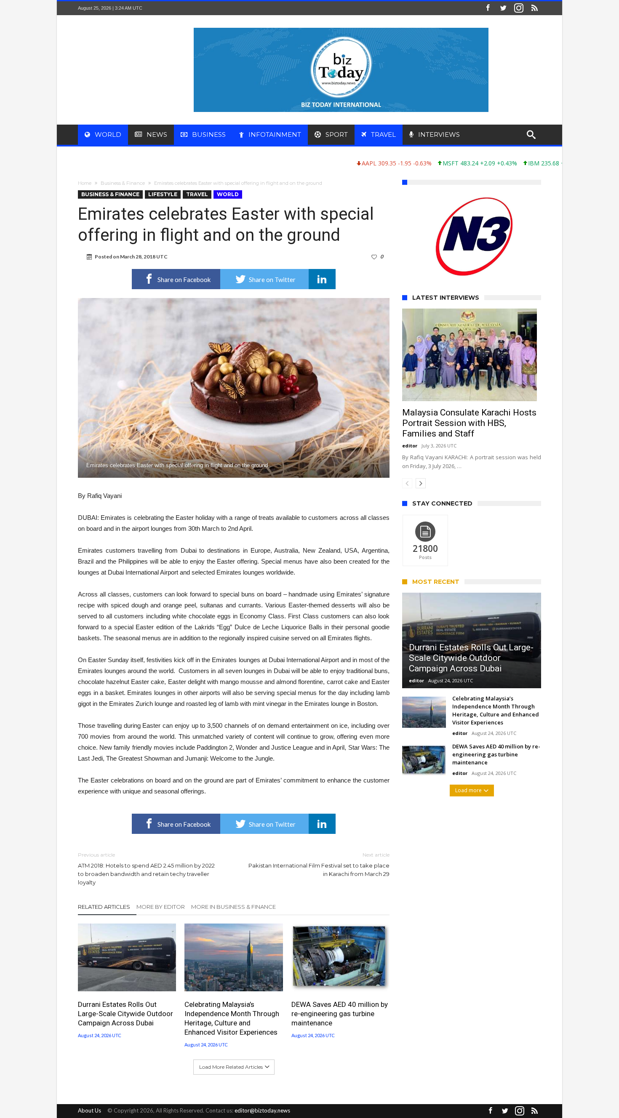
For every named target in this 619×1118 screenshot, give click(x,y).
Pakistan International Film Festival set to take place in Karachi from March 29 (319, 864)
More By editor (160, 906)
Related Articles (104, 906)
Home (84, 183)
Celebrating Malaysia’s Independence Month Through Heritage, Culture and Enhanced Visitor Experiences (231, 1018)
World (228, 194)
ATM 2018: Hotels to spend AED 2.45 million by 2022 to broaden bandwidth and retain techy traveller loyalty (146, 869)
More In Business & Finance (233, 906)
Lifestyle (162, 194)
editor (409, 445)
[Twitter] (503, 8)
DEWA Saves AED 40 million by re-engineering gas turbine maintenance (339, 1013)
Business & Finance (123, 183)
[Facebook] (487, 8)
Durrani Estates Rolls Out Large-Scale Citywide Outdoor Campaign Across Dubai (125, 1013)
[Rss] (534, 8)
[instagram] (519, 8)
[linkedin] (322, 279)
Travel (197, 194)
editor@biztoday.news (262, 1110)
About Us (89, 1110)
